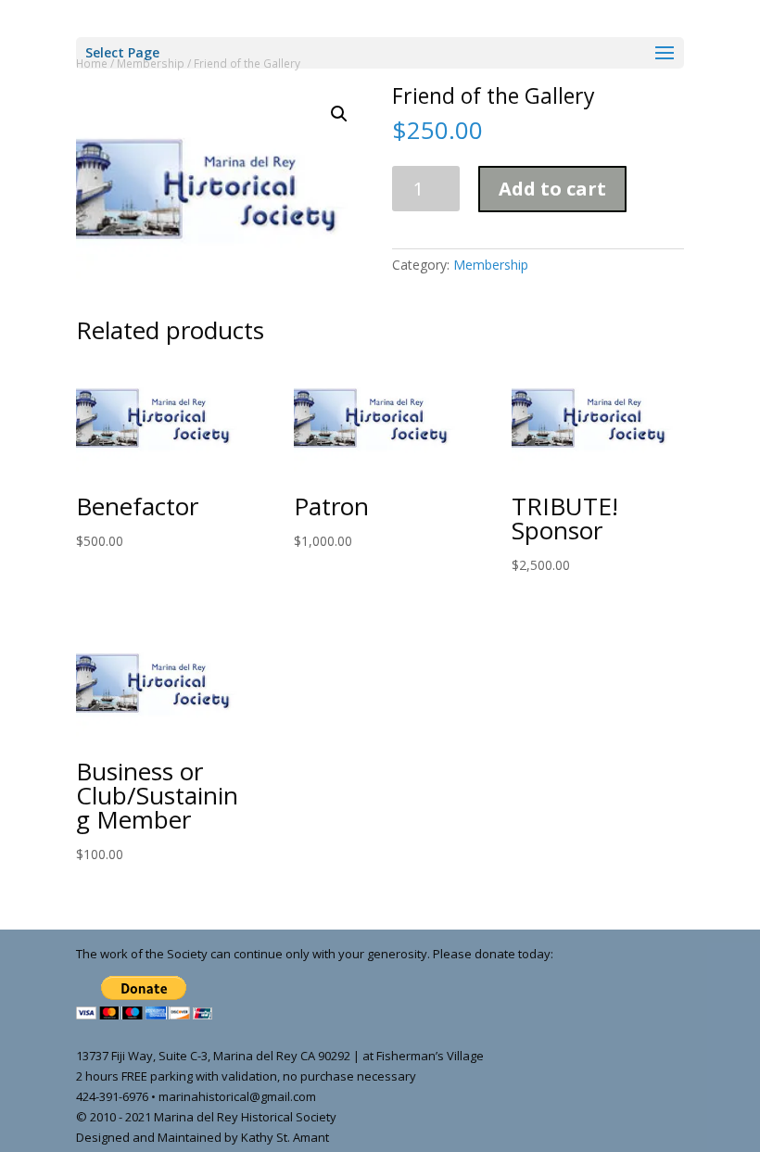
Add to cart (552, 188)
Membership (490, 264)
